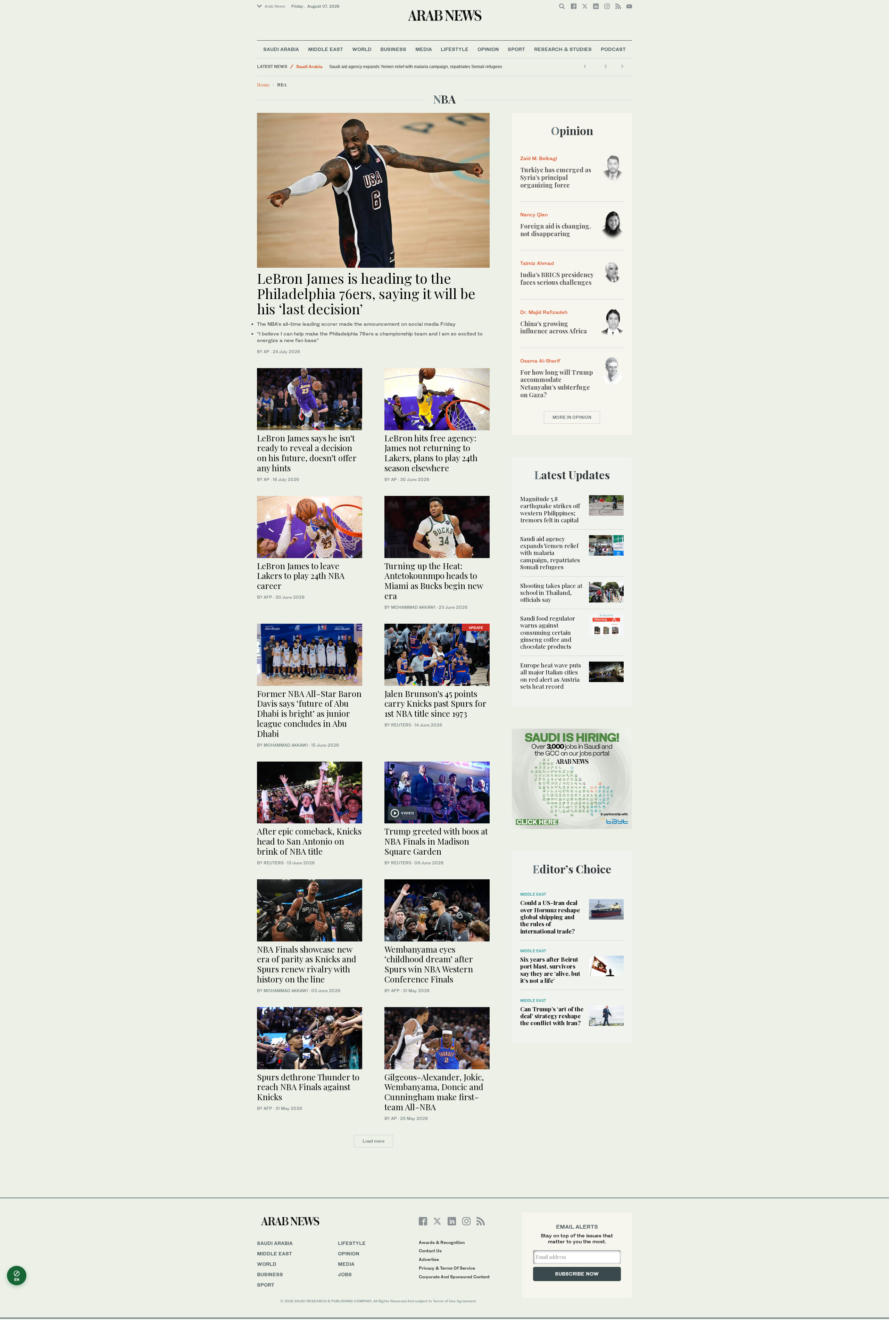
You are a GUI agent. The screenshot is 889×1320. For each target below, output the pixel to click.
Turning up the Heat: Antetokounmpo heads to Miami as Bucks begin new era (433, 580)
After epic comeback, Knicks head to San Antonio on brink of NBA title (309, 841)
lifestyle (352, 1243)
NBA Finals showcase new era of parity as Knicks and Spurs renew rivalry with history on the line (306, 964)
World (362, 49)
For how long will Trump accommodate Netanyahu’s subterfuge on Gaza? (556, 383)
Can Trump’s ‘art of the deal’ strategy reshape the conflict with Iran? (551, 1016)
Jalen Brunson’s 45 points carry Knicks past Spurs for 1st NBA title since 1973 (435, 703)
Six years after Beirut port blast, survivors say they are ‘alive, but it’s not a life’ (550, 969)
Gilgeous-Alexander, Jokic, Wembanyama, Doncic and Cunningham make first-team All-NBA (434, 1091)
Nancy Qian (534, 214)
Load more (373, 1141)
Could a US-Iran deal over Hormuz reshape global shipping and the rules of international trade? (550, 917)
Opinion (488, 49)
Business (393, 49)
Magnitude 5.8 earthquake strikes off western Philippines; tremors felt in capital (550, 509)
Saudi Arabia (281, 49)
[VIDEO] (437, 791)
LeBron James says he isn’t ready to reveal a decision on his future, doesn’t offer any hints (306, 452)
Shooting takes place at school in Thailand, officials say (551, 593)
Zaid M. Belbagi (538, 158)
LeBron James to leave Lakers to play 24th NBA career (300, 575)
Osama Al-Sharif (540, 361)
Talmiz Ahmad (537, 263)
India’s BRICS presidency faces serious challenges (556, 279)
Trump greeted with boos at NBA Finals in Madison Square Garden (436, 841)
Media (423, 49)
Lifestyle (454, 49)
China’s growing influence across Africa (553, 327)
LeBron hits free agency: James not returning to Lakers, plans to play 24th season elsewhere (430, 452)
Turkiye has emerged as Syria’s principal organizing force (555, 177)
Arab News (275, 6)
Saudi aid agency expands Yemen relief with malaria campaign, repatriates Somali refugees (415, 66)
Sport (516, 49)
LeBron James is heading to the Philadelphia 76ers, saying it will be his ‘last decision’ (366, 293)
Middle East (325, 49)
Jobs (345, 1274)
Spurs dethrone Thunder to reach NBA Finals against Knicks (308, 1087)
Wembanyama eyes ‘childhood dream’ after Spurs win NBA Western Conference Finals (428, 964)
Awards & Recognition (442, 1242)
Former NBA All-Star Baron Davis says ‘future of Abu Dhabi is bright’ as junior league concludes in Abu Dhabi (309, 713)
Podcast (613, 49)
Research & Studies (563, 49)
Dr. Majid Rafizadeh (543, 312)
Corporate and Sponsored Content (454, 1276)
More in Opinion (571, 417)
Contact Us (430, 1250)
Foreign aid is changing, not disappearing (555, 230)
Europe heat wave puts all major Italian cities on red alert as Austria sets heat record (550, 675)
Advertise (429, 1259)
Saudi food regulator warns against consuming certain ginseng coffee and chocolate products (547, 632)
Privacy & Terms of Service (447, 1268)
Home (263, 85)
